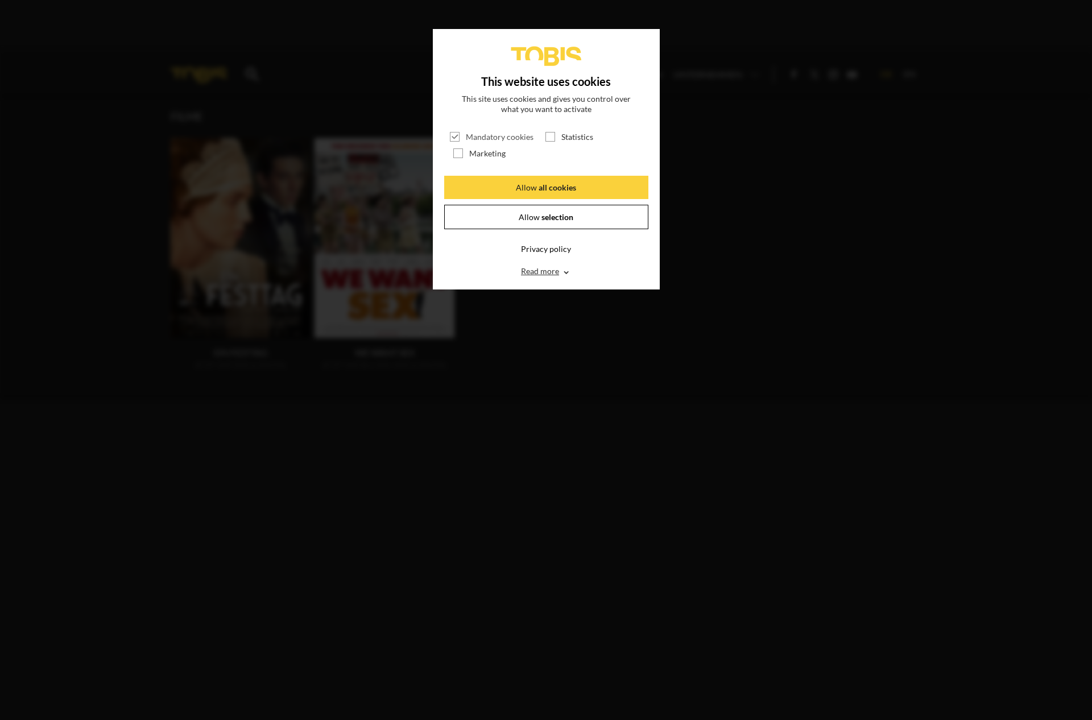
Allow (546, 187)
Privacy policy (546, 249)
